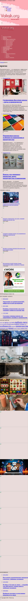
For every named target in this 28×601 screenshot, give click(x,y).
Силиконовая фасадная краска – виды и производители (15, 101)
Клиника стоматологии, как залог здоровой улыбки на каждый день (13, 219)
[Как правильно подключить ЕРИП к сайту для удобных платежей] (14, 442)
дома (1, 324)
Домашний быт (7, 48)
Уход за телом (9, 43)
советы (22, 328)
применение (2, 328)
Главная (2, 62)
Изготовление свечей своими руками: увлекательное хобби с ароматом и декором (13, 264)
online (3, 322)
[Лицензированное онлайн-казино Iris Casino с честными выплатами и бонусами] (14, 539)
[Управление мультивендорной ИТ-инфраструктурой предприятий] (11, 202)
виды (6, 322)
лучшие (22, 324)
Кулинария (6, 47)
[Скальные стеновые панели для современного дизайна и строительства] (11, 232)
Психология (9, 45)
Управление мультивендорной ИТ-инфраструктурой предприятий (11, 204)
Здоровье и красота (9, 39)
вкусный (9, 322)
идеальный (4, 324)
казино (12, 324)
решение (15, 328)
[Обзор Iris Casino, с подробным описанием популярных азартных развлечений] (14, 490)
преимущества (22, 326)
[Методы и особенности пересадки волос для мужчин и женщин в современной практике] (14, 458)
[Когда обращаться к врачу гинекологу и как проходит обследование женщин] (14, 426)
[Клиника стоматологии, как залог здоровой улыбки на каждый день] (11, 217)
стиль (26, 328)
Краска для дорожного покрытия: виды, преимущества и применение (14, 176)
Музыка (8, 56)
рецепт (10, 328)
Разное (7, 55)
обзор (25, 324)
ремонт (7, 328)
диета (25, 322)
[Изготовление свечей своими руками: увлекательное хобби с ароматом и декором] (11, 262)
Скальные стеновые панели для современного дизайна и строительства (14, 234)
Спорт (5, 51)
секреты (18, 328)
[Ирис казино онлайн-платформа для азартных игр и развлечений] (14, 506)
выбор (13, 322)
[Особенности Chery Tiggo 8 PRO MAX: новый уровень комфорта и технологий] (14, 571)
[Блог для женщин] (10, 20)
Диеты (5, 38)
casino (1, 322)
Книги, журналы (10, 57)
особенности (5, 326)
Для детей (6, 49)
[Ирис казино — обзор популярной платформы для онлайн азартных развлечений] (14, 522)
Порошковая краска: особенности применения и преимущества (13, 137)
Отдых (5, 52)
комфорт (16, 324)
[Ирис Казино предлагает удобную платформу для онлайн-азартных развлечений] (14, 474)
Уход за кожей (9, 44)
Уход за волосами (10, 40)
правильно (13, 326)
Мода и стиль (7, 36)
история (9, 324)
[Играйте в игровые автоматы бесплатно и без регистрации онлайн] (11, 247)
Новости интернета (10, 53)
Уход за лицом (9, 42)
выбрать (18, 322)
